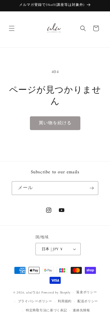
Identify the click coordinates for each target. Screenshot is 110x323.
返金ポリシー (86, 292)
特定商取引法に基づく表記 (46, 310)
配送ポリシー (87, 301)
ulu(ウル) (33, 293)
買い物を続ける (55, 123)
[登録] (91, 188)
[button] (11, 28)
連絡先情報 (81, 310)
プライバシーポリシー (35, 301)
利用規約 (65, 301)
